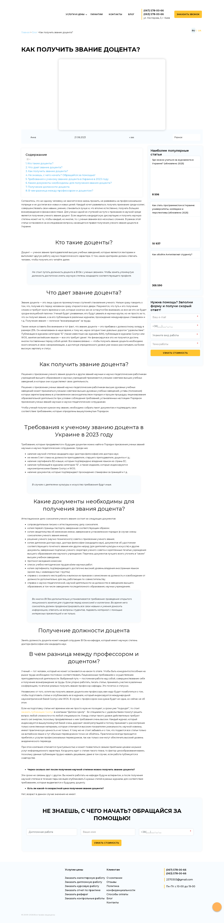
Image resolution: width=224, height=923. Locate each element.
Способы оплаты (117, 894)
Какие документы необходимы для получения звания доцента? (70, 182)
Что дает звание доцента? (45, 167)
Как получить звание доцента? (48, 171)
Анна (33, 137)
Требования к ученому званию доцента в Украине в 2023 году (68, 179)
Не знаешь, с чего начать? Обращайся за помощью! (61, 175)
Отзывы (112, 882)
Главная (25, 32)
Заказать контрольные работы (85, 898)
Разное (178, 137)
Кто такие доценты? (40, 163)
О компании (114, 877)
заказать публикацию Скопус (37, 712)
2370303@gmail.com (179, 879)
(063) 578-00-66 (154, 14)
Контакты (113, 902)
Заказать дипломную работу (83, 882)
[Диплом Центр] (45, 24)
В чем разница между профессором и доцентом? (60, 190)
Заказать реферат (76, 894)
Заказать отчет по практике (82, 890)
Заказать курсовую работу (82, 886)
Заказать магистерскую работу (85, 877)
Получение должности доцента (48, 186)
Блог (34, 32)
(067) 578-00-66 (154, 10)
